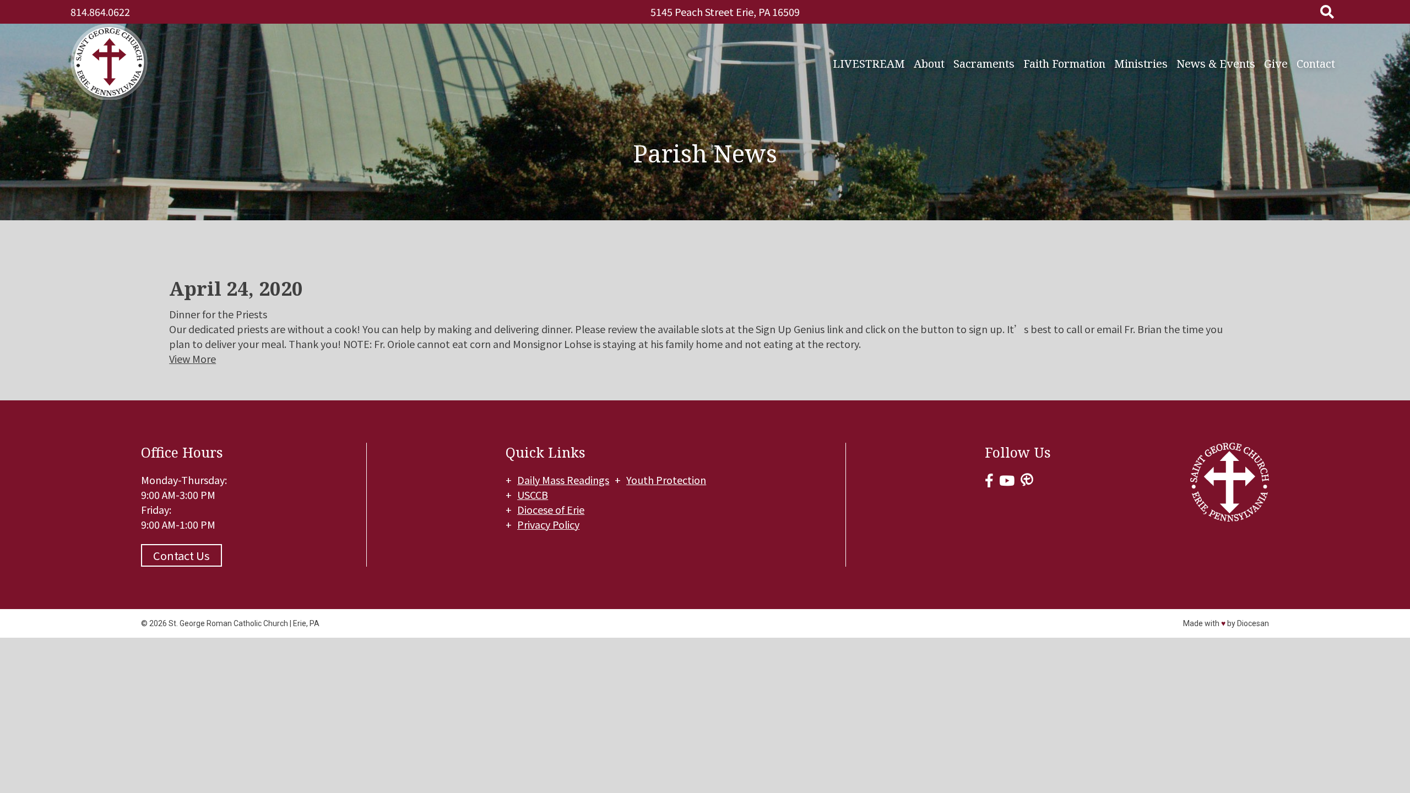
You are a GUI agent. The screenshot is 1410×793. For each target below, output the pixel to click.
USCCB (532, 494)
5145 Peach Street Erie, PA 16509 (725, 11)
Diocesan (1253, 623)
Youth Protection (666, 479)
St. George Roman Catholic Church (228, 623)
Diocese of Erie (550, 509)
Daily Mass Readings (563, 479)
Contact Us (181, 555)
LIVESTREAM (869, 63)
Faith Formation (1064, 63)
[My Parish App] (1027, 479)
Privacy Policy (548, 524)
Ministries (1141, 63)
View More (192, 358)
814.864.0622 (100, 11)
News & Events (1215, 63)
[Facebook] (989, 479)
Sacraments (984, 63)
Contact (1316, 63)
